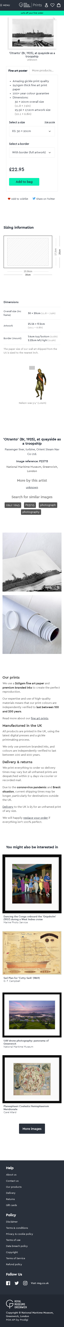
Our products (14, 1187)
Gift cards (11, 1205)
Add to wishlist (19, 199)
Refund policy (14, 1264)
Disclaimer (12, 1222)
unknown (32, 60)
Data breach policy (17, 1246)
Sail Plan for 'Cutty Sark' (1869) (22, 978)
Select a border (19, 143)
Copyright (12, 1252)
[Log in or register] (46, 5)
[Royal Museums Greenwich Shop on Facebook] (8, 1284)
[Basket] (58, 5)
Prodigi (24, 1320)
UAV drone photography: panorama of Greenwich (26, 1042)
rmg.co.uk (43, 1283)
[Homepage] (31, 5)
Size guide (50, 122)
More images (32, 1128)
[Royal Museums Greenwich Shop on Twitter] (17, 1284)
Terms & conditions (17, 1228)
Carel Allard (10, 1112)
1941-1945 (13, 505)
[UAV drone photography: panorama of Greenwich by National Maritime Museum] (31, 1014)
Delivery (7, 806)
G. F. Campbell (12, 981)
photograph (48, 505)
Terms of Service (15, 1258)
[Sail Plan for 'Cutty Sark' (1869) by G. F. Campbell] (31, 973)
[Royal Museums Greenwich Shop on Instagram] (25, 1284)
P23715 (29, 505)
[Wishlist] (52, 5)
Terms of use (13, 1240)
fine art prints (39, 718)
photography (31, 512)
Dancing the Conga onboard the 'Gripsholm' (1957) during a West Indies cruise (30, 918)
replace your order (35, 817)
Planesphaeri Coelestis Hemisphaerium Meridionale (26, 1108)
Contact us (12, 1181)
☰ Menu (5, 5)
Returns (10, 1199)
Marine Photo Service (16, 922)
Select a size (32, 122)
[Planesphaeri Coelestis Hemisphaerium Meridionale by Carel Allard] (31, 1079)
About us (11, 1175)
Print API (10, 1320)
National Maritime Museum (18, 1046)
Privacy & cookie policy (19, 1234)
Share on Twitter (45, 199)
